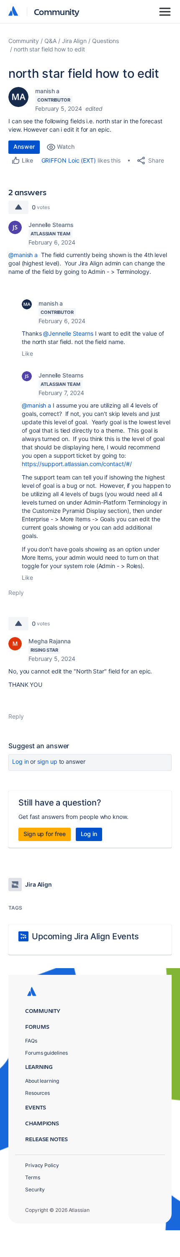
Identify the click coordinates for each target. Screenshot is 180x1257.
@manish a (23, 254)
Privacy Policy (42, 1165)
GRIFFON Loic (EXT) (68, 160)
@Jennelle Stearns (68, 333)
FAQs (31, 1041)
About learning (42, 1081)
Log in (20, 761)
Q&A (50, 40)
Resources (37, 1093)
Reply (16, 592)
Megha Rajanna (49, 641)
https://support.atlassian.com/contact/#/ (77, 463)
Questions (105, 40)
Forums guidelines (46, 1053)
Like (27, 353)
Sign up (47, 761)
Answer (24, 146)
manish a (47, 90)
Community (57, 11)
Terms (32, 1177)
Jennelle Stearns (51, 224)
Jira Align (74, 40)
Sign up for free (44, 833)
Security (35, 1189)
